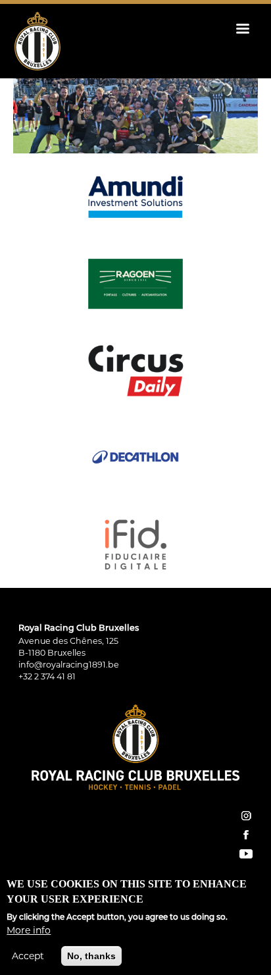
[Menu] (242, 29)
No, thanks (91, 956)
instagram (246, 815)
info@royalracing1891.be (68, 665)
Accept (28, 956)
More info (29, 930)
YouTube (246, 853)
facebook (246, 834)
